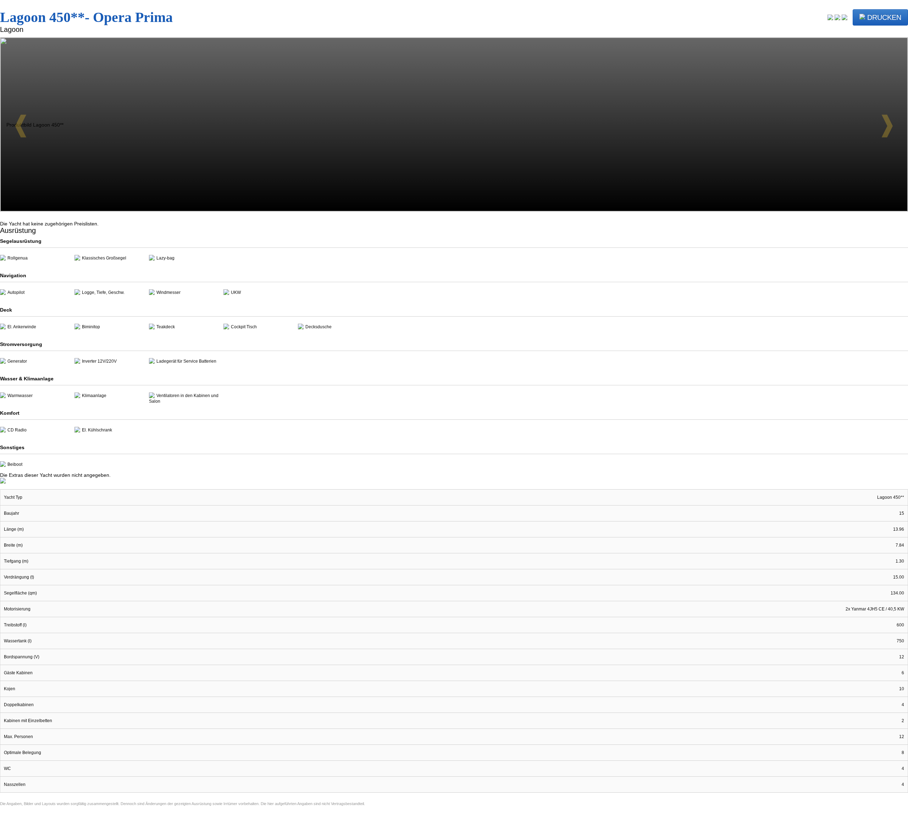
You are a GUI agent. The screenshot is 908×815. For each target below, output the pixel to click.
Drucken (883, 17)
